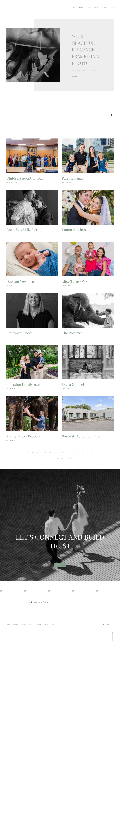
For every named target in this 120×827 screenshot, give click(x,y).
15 (87, 452)
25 (62, 455)
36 (62, 458)
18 (32, 455)
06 (50, 452)
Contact (46, 624)
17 (28, 455)
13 (78, 452)
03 (37, 452)
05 (46, 452)
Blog (53, 624)
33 (49, 458)
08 (58, 452)
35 (58, 458)
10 (67, 452)
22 (49, 455)
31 (87, 455)
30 (83, 455)
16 (91, 452)
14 (83, 452)
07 (54, 452)
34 (53, 458)
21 (45, 455)
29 (79, 455)
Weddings (81, 7)
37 (66, 458)
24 (57, 455)
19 (36, 455)
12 (75, 452)
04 (41, 452)
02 (33, 452)
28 (74, 455)
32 (91, 455)
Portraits (96, 7)
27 (70, 455)
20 (40, 455)
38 (70, 458)
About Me (88, 7)
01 (28, 452)
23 (53, 455)
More (111, 7)
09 (63, 452)
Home (74, 7)
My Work (104, 7)
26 (66, 455)
